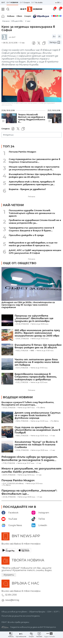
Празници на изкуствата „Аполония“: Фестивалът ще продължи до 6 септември (34, 318)
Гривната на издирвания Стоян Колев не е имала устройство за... (35, 221)
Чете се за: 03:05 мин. (26, 497)
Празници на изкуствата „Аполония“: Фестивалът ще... (29, 492)
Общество (17, 21)
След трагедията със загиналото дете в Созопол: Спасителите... (34, 160)
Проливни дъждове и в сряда (26, 235)
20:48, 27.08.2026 (9, 497)
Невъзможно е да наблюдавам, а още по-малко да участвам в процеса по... (33, 244)
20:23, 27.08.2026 (9, 408)
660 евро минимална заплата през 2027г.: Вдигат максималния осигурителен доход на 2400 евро (37, 333)
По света (41, 408)
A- (59, 36)
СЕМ (49, 612)
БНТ (3, 2)
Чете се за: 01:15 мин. (34, 483)
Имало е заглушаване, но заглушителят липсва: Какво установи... (31, 470)
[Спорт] (56, 16)
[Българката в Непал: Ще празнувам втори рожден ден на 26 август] (7, 349)
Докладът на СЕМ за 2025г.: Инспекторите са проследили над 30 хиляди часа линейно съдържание (28, 305)
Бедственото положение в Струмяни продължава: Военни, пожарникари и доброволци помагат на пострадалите (36, 377)
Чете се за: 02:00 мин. (39, 436)
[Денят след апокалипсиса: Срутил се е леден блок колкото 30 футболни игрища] (7, 417)
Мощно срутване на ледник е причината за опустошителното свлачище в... (34, 168)
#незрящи (8, 135)
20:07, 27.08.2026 (9, 475)
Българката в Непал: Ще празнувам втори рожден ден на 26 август (35, 175)
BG (58, 2)
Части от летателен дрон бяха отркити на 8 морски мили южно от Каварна (37, 362)
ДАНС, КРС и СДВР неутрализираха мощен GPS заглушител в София (35, 251)
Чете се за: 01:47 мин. (26, 463)
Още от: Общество (19, 263)
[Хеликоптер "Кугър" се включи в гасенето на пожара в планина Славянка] (7, 446)
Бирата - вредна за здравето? (27, 189)
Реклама (31, 197)
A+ (54, 36)
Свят (19, 16)
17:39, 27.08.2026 (9, 463)
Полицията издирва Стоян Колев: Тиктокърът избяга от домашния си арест (32, 213)
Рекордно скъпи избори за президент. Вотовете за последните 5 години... (29, 458)
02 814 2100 (11, 595)
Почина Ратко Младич (22, 151)
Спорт (27, 16)
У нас (27, 21)
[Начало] (3, 16)
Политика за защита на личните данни (20, 616)
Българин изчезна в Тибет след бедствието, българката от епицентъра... (27, 403)
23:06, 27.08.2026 (22, 450)
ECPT (56, 612)
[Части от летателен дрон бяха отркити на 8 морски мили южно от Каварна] (7, 364)
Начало (6, 21)
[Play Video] (31, 85)
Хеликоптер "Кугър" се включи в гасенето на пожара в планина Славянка (36, 445)
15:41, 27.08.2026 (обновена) (13, 483)
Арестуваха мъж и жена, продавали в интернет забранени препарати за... (32, 183)
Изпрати (9, 574)
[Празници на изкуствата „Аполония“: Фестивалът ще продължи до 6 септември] (7, 320)
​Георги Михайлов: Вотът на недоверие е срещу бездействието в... (31, 118)
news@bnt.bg (12, 600)
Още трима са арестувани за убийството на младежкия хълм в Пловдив (37, 430)
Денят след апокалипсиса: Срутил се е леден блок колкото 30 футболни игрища (38, 416)
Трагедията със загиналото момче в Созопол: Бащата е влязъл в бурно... (31, 229)
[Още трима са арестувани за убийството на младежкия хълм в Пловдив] (7, 432)
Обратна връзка (37, 612)
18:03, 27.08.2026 (22, 421)
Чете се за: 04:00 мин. (39, 421)
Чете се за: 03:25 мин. (39, 450)
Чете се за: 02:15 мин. (26, 475)
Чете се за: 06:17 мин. (26, 408)
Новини (10, 16)
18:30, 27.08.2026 (22, 436)
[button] (50, 634)
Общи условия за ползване (14, 612)
